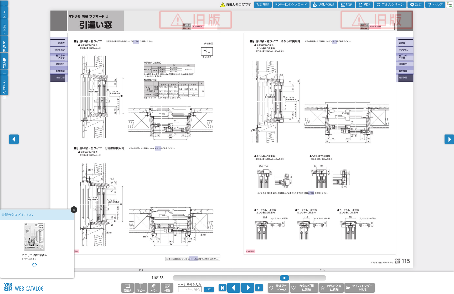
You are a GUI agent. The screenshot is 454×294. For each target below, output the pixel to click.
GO (209, 289)
